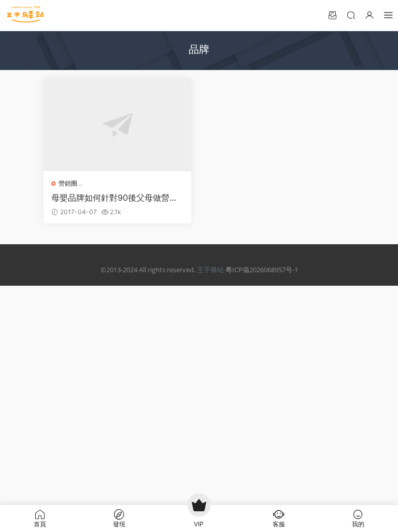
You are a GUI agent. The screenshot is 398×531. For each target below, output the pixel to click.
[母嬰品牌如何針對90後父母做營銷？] (117, 124)
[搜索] (351, 15)
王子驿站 (210, 269)
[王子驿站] (26, 15)
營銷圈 (68, 183)
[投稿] (332, 15)
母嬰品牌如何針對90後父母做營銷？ (110, 197)
